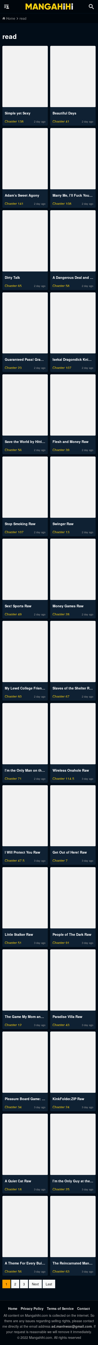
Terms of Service (60, 1308)
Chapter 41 (61, 121)
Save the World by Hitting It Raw (31, 441)
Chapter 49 (13, 613)
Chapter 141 (14, 203)
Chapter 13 (61, 531)
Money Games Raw (68, 606)
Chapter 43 (61, 1024)
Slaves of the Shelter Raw (73, 688)
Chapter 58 (61, 285)
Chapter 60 (13, 696)
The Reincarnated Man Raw (75, 1263)
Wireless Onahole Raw (71, 770)
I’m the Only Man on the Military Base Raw (39, 770)
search (91, 6)
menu (7, 7)
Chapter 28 (61, 613)
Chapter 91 (61, 942)
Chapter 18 (13, 1188)
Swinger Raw (63, 523)
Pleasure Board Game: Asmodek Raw (35, 1098)
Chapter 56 (13, 449)
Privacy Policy (32, 1308)
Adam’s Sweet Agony (22, 195)
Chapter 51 (13, 942)
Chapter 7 (60, 860)
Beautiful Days (64, 113)
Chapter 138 (14, 121)
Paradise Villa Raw (67, 1016)
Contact (83, 1308)
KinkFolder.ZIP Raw (68, 1098)
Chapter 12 (13, 1024)
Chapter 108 (62, 203)
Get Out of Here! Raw (70, 852)
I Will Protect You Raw (22, 852)
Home (12, 1308)
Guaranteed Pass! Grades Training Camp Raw (42, 359)
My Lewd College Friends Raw (29, 688)
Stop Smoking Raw (20, 523)
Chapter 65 (13, 285)
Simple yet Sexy (17, 113)
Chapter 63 (61, 1271)
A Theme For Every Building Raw (31, 1263)
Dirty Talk (12, 277)
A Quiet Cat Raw (18, 1181)
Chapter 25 (61, 1188)
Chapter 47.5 (14, 860)
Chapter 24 (61, 1106)
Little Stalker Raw (19, 934)
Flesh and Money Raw (70, 441)
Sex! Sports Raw (18, 606)
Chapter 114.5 (63, 778)
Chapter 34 (13, 1106)
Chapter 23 (13, 367)
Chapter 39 (61, 449)
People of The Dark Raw (72, 934)
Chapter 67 (61, 696)
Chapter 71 (13, 778)
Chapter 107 (62, 367)
